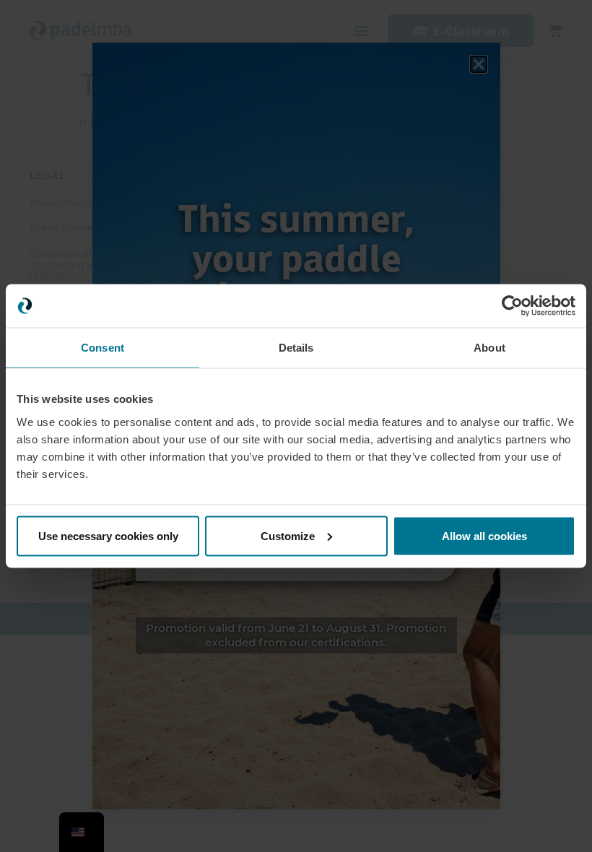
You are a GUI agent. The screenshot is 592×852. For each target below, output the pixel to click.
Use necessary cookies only (108, 535)
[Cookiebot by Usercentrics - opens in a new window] (512, 306)
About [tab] (489, 348)
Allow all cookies (484, 535)
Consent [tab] (102, 348)
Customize (288, 535)
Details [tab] (296, 348)
